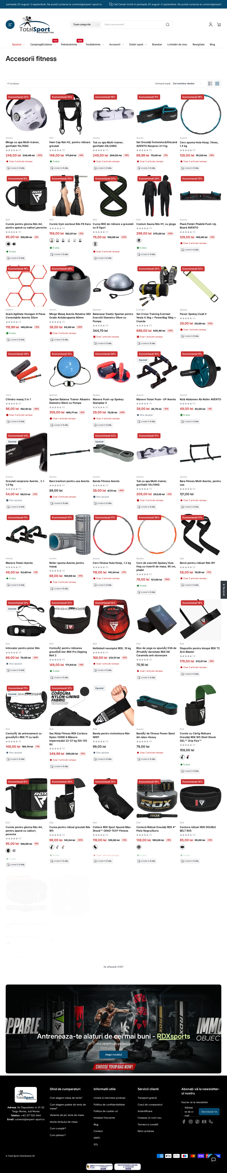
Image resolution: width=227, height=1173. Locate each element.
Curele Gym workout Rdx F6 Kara (70, 223)
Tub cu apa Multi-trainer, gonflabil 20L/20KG (108, 144)
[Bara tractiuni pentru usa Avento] (70, 453)
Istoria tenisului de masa (63, 1121)
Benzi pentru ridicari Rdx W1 (197, 562)
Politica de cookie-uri (106, 1111)
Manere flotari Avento (19, 562)
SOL (96, 1144)
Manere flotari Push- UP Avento (156, 399)
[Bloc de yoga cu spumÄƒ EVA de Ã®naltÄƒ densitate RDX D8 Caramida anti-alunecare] (157, 620)
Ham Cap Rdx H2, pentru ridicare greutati (69, 144)
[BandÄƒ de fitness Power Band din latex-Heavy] (157, 705)
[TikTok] (197, 1121)
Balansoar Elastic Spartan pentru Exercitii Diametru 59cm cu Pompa (113, 317)
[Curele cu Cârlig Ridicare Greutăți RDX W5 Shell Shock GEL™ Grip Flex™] (200, 705)
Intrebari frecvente (104, 1117)
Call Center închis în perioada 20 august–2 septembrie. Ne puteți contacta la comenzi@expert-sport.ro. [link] (147, 4)
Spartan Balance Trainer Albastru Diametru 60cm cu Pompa (69, 401)
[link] (43, 44)
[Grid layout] (217, 83)
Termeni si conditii (148, 1124)
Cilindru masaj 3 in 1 (18, 399)
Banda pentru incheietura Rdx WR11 (111, 735)
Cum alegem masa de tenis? (66, 1097)
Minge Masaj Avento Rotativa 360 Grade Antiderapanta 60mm (70, 315)
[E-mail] (204, 1121)
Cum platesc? (58, 1135)
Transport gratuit (147, 1097)
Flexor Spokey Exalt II (193, 313)
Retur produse (146, 1131)
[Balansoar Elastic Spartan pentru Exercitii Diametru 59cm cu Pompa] (113, 286)
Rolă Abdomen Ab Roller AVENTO (200, 399)
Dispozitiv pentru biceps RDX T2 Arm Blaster (200, 650)
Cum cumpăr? (58, 1128)
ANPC (97, 1137)
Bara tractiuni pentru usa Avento (69, 481)
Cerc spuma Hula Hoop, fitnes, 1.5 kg (199, 144)
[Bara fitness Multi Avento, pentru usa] (200, 453)
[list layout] (210, 83)
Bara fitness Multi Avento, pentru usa (200, 483)
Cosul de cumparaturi (150, 1104)
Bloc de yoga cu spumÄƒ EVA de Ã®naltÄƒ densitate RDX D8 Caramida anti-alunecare (156, 652)
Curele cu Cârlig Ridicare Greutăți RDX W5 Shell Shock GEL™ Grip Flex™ (198, 737)
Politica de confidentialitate (109, 1104)
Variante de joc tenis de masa (67, 1115)
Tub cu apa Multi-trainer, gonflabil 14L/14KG (151, 483)
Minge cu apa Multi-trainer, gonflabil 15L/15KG (23, 144)
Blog (96, 1124)
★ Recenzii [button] (224, 590)
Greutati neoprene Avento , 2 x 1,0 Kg (25, 483)
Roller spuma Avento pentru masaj (66, 564)
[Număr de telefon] (211, 1121)
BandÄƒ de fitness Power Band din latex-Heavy (155, 735)
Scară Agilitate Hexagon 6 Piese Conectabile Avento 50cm (25, 315)
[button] (10, 24)
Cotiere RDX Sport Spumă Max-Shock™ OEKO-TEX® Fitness (112, 829)
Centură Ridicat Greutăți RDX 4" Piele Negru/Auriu (156, 829)
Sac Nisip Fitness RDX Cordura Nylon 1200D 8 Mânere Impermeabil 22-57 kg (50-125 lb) (68, 739)
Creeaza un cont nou (149, 1117)
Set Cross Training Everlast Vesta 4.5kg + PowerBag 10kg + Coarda (156, 317)
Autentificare (145, 1111)
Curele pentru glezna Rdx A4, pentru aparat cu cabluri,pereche (26, 225)
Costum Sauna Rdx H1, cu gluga (156, 223)
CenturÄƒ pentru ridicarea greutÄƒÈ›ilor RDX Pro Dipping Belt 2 (68, 652)
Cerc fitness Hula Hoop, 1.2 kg (112, 562)
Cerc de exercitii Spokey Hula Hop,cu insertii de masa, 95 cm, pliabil (156, 566)
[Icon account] (211, 24)
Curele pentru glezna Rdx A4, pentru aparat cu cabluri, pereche (24, 831)
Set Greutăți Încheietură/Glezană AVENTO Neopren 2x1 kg (156, 144)
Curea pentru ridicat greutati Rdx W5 (69, 829)
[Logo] (36, 24)
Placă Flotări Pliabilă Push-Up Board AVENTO (198, 225)
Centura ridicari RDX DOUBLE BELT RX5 (198, 829)
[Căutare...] (167, 24)
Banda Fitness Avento (106, 481)
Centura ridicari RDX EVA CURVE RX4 (26, 922)
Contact (98, 1131)
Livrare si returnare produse (109, 1097)
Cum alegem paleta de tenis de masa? (68, 1106)
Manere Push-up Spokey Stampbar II (108, 401)
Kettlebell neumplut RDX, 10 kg (112, 648)
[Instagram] (191, 1121)
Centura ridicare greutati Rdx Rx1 (69, 920)
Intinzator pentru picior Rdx (23, 648)
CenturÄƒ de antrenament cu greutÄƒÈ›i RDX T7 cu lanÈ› (24, 735)
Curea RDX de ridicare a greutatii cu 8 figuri (113, 225)
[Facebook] (184, 1121)
